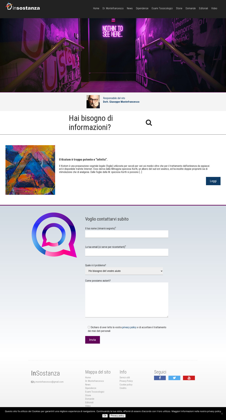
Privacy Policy (126, 381)
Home (96, 8)
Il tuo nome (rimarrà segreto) (100, 228)
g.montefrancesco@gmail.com (49, 381)
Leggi (213, 181)
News (130, 8)
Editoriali (203, 8)
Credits (123, 388)
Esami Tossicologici (162, 8)
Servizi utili (125, 377)
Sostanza (45, 373)
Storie (179, 8)
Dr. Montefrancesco (113, 8)
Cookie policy (126, 384)
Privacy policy (117, 415)
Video (214, 8)
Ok (105, 415)
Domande (191, 8)
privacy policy (129, 327)
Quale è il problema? (95, 265)
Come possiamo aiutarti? (98, 280)
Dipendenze (142, 8)
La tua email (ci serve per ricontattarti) (105, 247)
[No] (222, 413)
